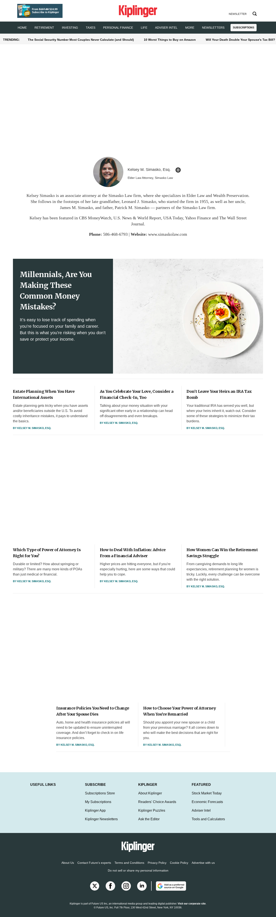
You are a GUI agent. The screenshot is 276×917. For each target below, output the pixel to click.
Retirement (44, 27)
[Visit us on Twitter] (94, 886)
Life (144, 27)
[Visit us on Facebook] (110, 886)
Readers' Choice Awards (157, 802)
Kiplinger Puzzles (151, 810)
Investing (70, 27)
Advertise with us (203, 862)
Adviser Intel (166, 27)
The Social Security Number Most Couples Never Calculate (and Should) (81, 39)
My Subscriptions (98, 802)
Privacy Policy (157, 862)
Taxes (90, 27)
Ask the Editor (149, 819)
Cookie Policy (179, 862)
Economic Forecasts (207, 802)
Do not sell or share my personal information (138, 870)
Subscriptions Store (100, 793)
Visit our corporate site (192, 903)
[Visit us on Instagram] (126, 886)
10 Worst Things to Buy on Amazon (170, 39)
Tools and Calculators (208, 819)
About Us (67, 862)
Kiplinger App (95, 810)
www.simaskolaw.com (167, 234)
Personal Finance (118, 27)
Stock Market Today (207, 793)
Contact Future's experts (94, 862)
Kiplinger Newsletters (101, 819)
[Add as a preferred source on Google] (168, 886)
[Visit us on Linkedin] (142, 886)
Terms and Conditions (129, 862)
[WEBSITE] (178, 170)
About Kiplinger (150, 793)
